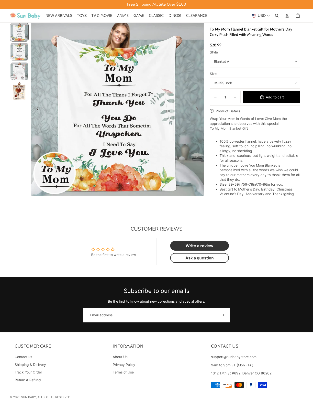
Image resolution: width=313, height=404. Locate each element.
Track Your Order (28, 372)
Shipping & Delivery (30, 364)
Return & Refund (28, 380)
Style (214, 52)
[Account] (287, 15)
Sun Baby (28, 397)
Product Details (228, 111)
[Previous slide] (36, 109)
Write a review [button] (199, 245)
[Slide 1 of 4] (19, 32)
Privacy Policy (124, 364)
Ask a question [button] (199, 257)
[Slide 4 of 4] (19, 91)
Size (213, 74)
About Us (120, 357)
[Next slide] (198, 109)
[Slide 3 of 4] (19, 71)
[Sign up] (222, 315)
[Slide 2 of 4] (19, 52)
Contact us (23, 357)
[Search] (276, 15)
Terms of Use (123, 372)
